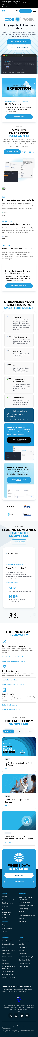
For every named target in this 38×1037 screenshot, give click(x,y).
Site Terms (6, 1007)
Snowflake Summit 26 (8, 978)
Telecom (21, 918)
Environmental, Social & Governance (9, 967)
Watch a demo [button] (19, 882)
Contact (4, 960)
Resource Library (24, 941)
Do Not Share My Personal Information (19, 1009)
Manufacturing (23, 908)
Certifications (23, 953)
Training (21, 950)
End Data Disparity (7, 974)
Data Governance (24, 966)
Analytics (5, 906)
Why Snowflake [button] (12, 152)
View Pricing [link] (27, 152)
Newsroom (5, 963)
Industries (22, 893)
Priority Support (7, 928)
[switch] (18, 19)
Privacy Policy (30, 1005)
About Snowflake (7, 941)
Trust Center (6, 953)
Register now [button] (19, 117)
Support (4, 925)
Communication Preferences (17, 1007)
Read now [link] (7, 768)
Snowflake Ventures (8, 971)
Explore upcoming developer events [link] (12, 684)
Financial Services (24, 902)
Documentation (23, 963)
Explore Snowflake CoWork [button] (19, 480)
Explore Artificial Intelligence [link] (10, 709)
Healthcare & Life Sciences (27, 905)
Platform (4, 896)
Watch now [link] (8, 842)
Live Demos (22, 944)
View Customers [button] (19, 542)
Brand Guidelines (7, 957)
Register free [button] (5, 6)
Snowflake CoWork (8, 900)
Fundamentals (23, 947)
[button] (36, 4)
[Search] (17, 11)
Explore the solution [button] (19, 286)
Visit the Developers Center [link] (10, 680)
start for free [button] (25, 11)
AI (3, 909)
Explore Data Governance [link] (9, 705)
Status (4, 931)
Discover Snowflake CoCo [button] (19, 42)
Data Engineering (7, 903)
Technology (22, 921)
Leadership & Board (8, 944)
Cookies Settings (30, 1007)
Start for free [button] (19, 875)
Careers (4, 947)
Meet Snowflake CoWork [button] (19, 48)
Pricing (4, 917)
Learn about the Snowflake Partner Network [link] (14, 657)
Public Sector (23, 912)
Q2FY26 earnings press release (24, 1030)
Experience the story (12, 582)
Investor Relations (7, 950)
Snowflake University (25, 957)
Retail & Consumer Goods (14, 564)
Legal (19, 1011)
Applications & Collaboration (6, 913)
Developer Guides (24, 960)
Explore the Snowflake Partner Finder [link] (12, 661)
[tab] (13, 615)
